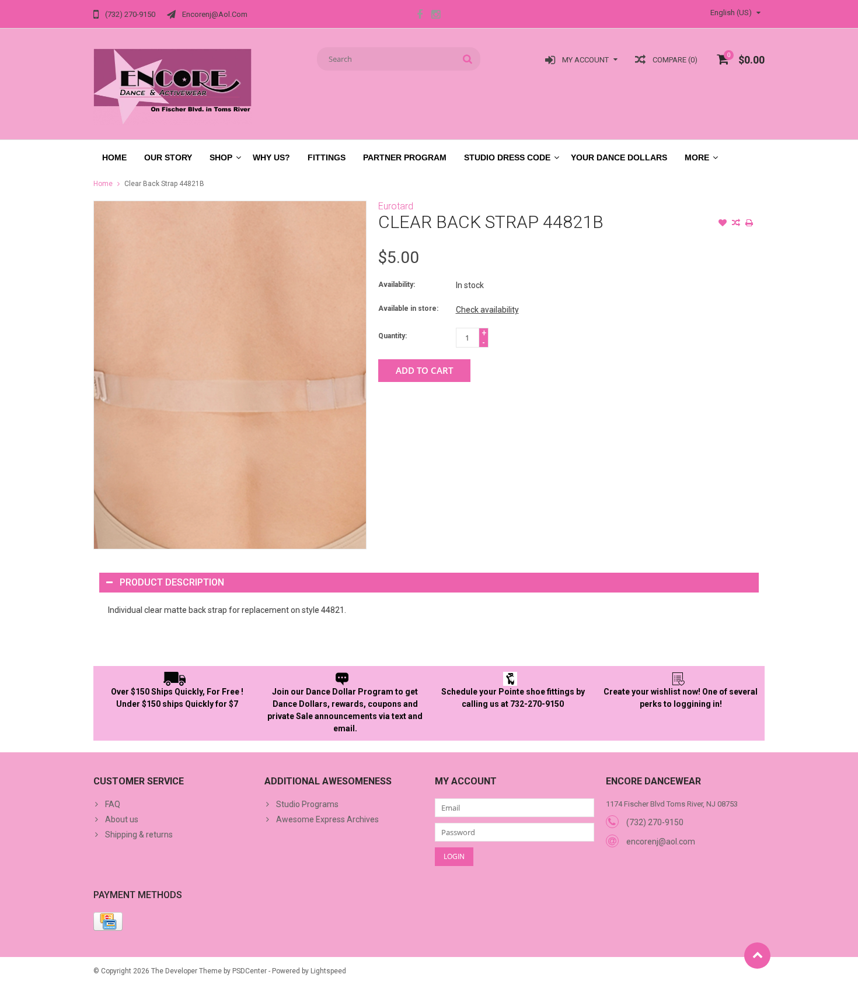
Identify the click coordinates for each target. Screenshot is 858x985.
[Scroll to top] (757, 955)
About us (121, 819)
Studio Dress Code (507, 157)
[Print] (749, 224)
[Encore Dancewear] (173, 86)
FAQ (112, 804)
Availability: (396, 285)
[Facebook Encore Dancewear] (419, 15)
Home (114, 157)
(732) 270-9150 (654, 822)
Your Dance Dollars (619, 157)
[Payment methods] (108, 921)
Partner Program (405, 157)
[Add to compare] (736, 224)
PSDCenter (249, 971)
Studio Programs (307, 804)
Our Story (168, 157)
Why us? (271, 157)
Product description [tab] (172, 582)
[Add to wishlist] (722, 224)
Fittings (327, 157)
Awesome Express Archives (327, 819)
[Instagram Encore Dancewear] (435, 15)
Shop (221, 157)
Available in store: (408, 308)
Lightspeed (328, 971)
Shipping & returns (139, 834)
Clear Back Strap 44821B (164, 184)
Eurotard (395, 206)
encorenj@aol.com (660, 841)
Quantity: (392, 336)
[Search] (467, 59)
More (697, 157)
